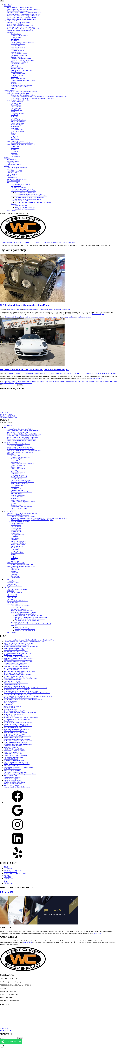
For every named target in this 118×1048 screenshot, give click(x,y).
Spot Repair (14, 138)
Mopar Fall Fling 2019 (10, 707)
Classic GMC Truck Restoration (13, 745)
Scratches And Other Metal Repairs (21, 85)
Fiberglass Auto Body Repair (19, 62)
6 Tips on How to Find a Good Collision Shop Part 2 (19, 694)
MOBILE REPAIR (9, 90)
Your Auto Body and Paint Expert (17, 167)
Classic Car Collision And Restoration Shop (20, 25)
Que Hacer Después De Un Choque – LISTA (28, 199)
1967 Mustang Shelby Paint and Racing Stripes (17, 719)
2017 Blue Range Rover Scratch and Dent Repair (18, 661)
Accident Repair (16, 34)
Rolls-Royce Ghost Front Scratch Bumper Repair (18, 656)
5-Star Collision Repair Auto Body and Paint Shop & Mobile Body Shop (32, 98)
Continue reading (98, 314)
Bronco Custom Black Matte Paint (14, 760)
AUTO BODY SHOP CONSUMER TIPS (53, 373)
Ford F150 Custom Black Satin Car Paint (16, 762)
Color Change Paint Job (18, 47)
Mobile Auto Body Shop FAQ (16, 141)
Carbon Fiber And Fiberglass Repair (17, 11)
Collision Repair (16, 45)
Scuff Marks (14, 136)
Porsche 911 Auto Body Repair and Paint (16, 724)
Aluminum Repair (16, 37)
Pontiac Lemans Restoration (12, 684)
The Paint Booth (12, 174)
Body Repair (15, 39)
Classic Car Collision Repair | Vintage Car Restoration (23, 16)
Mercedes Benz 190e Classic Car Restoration (17, 787)
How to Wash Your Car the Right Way (15, 711)
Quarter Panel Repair (17, 129)
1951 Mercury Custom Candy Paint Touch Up (17, 653)
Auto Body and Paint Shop (15, 24)
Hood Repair (15, 116)
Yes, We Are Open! (9, 703)
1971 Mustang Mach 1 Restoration (14, 757)
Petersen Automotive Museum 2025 (14, 650)
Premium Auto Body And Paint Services (23, 95)
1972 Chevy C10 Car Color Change (14, 782)
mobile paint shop (55, 317)
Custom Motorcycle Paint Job (12, 706)
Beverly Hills (15, 148)
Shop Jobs (14, 204)
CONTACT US (8, 878)
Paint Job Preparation (17, 75)
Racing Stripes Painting (18, 78)
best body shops (63, 381)
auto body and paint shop (12, 381)
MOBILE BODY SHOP (62, 309)
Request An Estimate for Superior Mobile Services (22, 91)
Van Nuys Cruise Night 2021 (12, 681)
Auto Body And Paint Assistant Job (25, 209)
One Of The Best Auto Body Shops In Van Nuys (18, 722)
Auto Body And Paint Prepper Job (25, 207)
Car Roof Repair (16, 105)
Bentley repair (24, 317)
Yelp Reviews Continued (14, 164)
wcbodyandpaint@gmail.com (8, 417)
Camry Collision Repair (11, 779)
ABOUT (6, 166)
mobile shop (64, 317)
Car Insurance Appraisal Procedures (14, 686)
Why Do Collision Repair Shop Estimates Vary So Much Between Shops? (34, 369)
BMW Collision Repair (10, 701)
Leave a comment (85, 317)
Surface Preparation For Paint (19, 87)
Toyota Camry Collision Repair (13, 780)
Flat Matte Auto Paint (17, 63)
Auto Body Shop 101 (10, 716)
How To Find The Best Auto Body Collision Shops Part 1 (20, 698)
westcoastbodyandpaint (30, 309)
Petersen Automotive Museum (12, 679)
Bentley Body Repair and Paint (13, 783)
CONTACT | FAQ (12, 182)
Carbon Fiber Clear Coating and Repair (22, 42)
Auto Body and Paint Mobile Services (18, 100)
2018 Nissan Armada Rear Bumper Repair (16, 648)
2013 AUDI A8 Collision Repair (13, 737)
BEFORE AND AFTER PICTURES (15, 873)
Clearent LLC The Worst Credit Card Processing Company (21, 678)
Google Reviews (12, 159)
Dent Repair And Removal (19, 55)
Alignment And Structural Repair (20, 35)
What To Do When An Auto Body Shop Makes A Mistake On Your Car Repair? (27, 693)
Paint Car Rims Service (18, 73)
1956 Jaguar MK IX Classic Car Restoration (17, 764)
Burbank (13, 149)
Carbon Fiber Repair (17, 101)
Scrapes (13, 133)
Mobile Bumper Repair (18, 123)
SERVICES (10, 32)
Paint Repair (14, 77)
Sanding (13, 82)
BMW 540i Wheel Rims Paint (12, 770)
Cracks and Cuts (16, 106)
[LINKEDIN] (17, 845)
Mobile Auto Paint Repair (18, 121)
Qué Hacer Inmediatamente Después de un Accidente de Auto (29, 196)
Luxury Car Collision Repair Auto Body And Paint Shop (23, 29)
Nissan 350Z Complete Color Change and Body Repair (20, 774)
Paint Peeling (15, 126)
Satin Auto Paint (16, 83)
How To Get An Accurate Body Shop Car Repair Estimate (21, 717)
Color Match (14, 49)
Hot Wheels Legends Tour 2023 (13, 655)
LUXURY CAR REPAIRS (47, 309)
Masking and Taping (17, 68)
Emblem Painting (16, 108)
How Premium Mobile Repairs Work (18, 93)
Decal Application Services (19, 54)
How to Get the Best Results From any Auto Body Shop (20, 712)
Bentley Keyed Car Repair (11, 785)
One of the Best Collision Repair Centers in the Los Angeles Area (23, 699)
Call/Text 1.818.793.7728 (7, 416)
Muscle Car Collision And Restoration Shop (20, 30)
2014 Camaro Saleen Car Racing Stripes (15, 732)
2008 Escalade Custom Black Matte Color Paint (18, 741)
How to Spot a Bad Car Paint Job (13, 673)
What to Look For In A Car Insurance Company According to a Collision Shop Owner (29, 696)
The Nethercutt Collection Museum (14, 665)
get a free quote (27, 942)
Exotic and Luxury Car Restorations (21, 58)
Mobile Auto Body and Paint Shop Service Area (21, 144)
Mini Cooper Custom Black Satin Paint (15, 772)
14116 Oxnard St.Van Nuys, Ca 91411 (6, 1029)
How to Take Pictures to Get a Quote (22, 143)
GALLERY (7, 6)
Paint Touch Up (15, 128)
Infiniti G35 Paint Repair (11, 759)
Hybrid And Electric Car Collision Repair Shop (21, 27)
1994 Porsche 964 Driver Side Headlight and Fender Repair (21, 691)
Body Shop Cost (16, 186)
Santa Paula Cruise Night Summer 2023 (15, 663)
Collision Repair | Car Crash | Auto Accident (20, 7)
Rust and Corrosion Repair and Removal (23, 80)
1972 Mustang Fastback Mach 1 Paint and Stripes (18, 767)
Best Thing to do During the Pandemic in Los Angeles (19, 671)
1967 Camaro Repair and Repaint (13, 727)
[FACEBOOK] (17, 802)
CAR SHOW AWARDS (14, 171)
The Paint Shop (11, 176)
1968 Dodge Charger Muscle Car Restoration (17, 739)
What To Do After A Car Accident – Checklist (28, 194)
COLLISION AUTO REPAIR (90, 373)
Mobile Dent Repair (17, 125)
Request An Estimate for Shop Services (18, 22)
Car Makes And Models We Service (17, 179)
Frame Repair (15, 65)
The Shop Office (12, 177)
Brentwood (14, 151)
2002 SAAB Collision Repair (12, 769)
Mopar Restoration (16, 72)
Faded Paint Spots (16, 110)
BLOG (6, 882)
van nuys (77, 317)
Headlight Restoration (17, 113)
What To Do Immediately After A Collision (23, 191)
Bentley (17, 317)
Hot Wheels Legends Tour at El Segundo (16, 668)
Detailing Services (16, 57)
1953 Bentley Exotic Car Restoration (14, 734)
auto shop (33, 381)
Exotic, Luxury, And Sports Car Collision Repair (21, 17)
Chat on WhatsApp (13, 1041)
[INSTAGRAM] (17, 831)
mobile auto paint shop (102, 381)
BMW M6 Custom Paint (11, 765)
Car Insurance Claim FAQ (18, 187)
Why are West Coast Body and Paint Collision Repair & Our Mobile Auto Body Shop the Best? (39, 96)
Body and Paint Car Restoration (20, 184)
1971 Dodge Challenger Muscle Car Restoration (18, 744)
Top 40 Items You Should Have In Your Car (16, 666)
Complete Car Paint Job (18, 50)
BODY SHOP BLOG (13, 181)
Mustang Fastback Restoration (12, 777)
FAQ (5, 880)
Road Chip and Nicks (17, 131)
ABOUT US (7, 877)
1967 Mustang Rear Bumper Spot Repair (16, 651)
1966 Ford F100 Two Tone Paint (13, 754)
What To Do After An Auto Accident (25, 192)
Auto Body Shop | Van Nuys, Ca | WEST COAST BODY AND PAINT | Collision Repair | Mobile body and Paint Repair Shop (37, 242)
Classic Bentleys (8, 721)
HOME (6, 867)
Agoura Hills (15, 146)
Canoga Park (15, 154)
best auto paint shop (42, 381)
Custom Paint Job (16, 52)
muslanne (71, 317)
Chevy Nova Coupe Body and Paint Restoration (18, 726)
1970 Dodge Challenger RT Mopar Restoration (17, 736)
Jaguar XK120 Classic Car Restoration (15, 750)
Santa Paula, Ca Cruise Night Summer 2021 (16, 676)
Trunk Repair (15, 139)
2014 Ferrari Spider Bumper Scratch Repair (16, 645)
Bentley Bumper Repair (11, 775)
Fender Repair (15, 111)
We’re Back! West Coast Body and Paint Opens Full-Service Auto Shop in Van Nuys (29, 640)
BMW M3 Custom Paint (11, 747)
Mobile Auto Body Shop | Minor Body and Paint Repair (23, 9)
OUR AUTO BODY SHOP (108, 373)
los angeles (32, 317)
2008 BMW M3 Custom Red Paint (14, 749)
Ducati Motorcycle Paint (11, 709)
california (71, 381)
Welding (13, 88)
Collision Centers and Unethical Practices (16, 683)
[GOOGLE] (17, 816)
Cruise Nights (8, 704)
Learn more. (97, 933)
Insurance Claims (16, 67)
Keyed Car (14, 118)
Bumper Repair (15, 40)
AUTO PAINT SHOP (73, 373)
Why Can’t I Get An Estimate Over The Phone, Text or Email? (33, 202)
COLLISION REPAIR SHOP (12, 870)
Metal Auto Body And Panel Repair (21, 70)
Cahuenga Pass (15, 156)
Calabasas (14, 153)
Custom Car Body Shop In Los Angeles (15, 755)
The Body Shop (12, 172)
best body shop (53, 381)
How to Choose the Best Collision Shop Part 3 (17, 674)
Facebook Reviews (13, 161)
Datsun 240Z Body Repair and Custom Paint (17, 729)
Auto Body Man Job (21, 205)
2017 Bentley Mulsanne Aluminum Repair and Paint (24, 305)
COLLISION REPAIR (10, 20)
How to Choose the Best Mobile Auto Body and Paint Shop (21, 646)
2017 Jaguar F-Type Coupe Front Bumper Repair (18, 660)
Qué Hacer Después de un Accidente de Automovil (30, 197)
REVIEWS (7, 158)
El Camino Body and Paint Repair (14, 731)
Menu (2, 1)
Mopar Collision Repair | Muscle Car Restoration (21, 19)
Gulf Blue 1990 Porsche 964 (12, 669)
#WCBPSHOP (11, 210)
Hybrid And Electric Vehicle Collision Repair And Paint (23, 14)
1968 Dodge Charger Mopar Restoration (15, 742)
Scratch (13, 134)
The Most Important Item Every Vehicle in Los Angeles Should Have (24, 641)
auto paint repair (24, 381)
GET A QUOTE (8, 4)
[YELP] (17, 859)
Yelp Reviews (11, 163)
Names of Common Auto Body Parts (22, 189)
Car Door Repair (16, 103)
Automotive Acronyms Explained (13, 714)
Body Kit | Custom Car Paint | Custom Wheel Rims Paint (24, 12)
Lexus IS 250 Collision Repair (12, 752)
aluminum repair (9, 317)
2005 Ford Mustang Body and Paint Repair (16, 689)
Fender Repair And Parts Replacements (22, 60)
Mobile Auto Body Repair (18, 120)
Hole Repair (14, 115)
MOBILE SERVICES (10, 872)
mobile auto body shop (42, 317)
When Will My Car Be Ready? (20, 201)
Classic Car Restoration (18, 44)
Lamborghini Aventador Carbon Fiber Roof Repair (18, 658)
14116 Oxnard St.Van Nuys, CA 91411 (6, 413)
